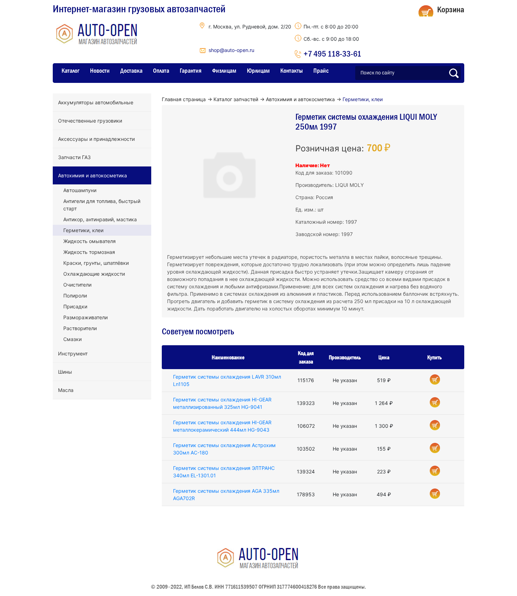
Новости (100, 70)
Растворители (80, 328)
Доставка (131, 70)
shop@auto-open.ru (231, 50)
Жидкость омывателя (89, 241)
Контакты (291, 70)
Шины (65, 372)
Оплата (161, 70)
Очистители (77, 285)
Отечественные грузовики (90, 121)
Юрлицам (258, 70)
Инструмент (73, 353)
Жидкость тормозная (89, 252)
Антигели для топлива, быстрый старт (101, 204)
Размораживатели (85, 317)
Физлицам (224, 70)
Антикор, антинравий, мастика (100, 219)
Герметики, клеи (83, 230)
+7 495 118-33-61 (332, 53)
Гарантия (191, 70)
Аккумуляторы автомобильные (95, 102)
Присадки (75, 306)
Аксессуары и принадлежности (96, 139)
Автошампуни (79, 190)
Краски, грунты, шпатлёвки (96, 263)
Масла (66, 390)
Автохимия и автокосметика (92, 175)
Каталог (70, 70)
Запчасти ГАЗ (74, 157)
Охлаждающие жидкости (94, 274)
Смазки (72, 339)
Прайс (320, 70)
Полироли (75, 296)
